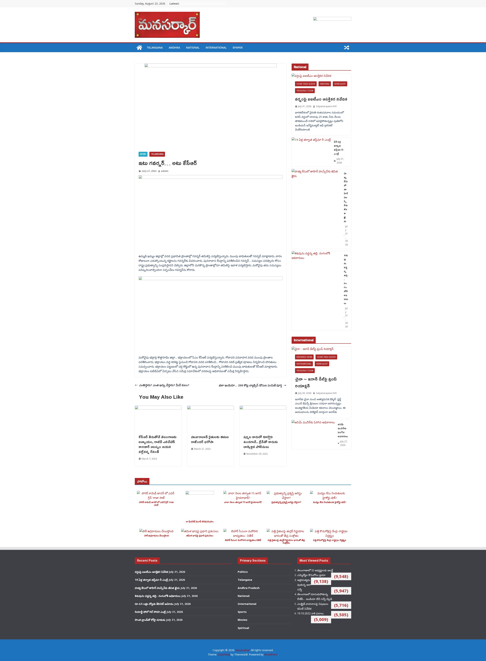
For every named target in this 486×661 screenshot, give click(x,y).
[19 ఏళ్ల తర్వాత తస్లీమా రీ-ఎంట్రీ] (311, 152)
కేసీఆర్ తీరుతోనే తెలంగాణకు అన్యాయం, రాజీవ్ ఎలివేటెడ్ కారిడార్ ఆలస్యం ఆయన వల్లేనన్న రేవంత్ (158, 444)
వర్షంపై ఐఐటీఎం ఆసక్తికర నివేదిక (321, 98)
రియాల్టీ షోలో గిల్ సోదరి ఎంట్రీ (150, 612)
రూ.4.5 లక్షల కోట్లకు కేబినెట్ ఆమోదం (154, 604)
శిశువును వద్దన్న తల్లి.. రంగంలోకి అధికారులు (346, 279)
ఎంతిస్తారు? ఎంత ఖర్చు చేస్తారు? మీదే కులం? (164, 385)
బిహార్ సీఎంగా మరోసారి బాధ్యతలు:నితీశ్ (243, 540)
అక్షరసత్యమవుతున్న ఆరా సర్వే (304, 584)
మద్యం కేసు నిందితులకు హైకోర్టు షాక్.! (329, 502)
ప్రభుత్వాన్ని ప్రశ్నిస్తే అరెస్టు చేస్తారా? (286, 502)
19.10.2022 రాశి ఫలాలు (310, 613)
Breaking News (304, 357)
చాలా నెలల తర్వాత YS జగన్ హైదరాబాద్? (243, 502)
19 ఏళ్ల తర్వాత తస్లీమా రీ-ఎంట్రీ (339, 148)
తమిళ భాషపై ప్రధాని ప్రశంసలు (199, 535)
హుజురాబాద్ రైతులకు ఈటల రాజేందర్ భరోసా (210, 439)
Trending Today (305, 90)
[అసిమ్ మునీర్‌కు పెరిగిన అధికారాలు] (313, 434)
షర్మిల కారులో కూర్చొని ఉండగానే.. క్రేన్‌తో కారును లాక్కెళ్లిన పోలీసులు (260, 441)
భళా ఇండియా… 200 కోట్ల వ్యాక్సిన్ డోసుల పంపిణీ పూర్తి (250, 385)
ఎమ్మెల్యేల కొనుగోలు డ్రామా (311, 575)
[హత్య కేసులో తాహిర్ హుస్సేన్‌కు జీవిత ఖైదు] (316, 209)
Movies (242, 620)
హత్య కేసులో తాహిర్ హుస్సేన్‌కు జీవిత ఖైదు (346, 197)
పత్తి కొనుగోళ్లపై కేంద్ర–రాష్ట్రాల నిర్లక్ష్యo (329, 540)
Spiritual (243, 628)
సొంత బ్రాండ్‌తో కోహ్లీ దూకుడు (150, 620)
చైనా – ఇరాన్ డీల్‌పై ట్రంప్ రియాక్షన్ (316, 382)
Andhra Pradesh (249, 588)
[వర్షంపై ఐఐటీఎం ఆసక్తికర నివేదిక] (321, 75)
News (143, 154)
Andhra (174, 47)
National (193, 47)
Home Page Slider (306, 84)
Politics (243, 572)
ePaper (238, 47)
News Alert (340, 84)
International (216, 47)
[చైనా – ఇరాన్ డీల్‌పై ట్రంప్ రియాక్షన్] (321, 349)
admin (164, 171)
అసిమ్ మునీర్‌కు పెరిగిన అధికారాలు (343, 430)
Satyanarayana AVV (326, 106)
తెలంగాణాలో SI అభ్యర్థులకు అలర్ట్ (315, 570)
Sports (242, 612)
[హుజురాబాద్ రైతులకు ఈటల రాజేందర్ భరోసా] (210, 408)
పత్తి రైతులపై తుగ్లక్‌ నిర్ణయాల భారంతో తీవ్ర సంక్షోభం (286, 541)
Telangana (155, 47)
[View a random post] (346, 47)
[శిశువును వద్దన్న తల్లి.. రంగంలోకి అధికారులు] (316, 291)
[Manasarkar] (139, 47)
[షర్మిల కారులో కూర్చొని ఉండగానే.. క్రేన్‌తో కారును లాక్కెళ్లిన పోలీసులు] (263, 408)
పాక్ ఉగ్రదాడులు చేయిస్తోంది (156, 535)
